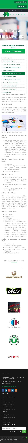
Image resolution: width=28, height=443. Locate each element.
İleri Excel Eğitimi (7, 92)
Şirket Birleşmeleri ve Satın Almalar (11, 79)
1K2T (4, 399)
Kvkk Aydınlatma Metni (8, 415)
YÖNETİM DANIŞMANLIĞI (8, 407)
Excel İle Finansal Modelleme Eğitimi (12, 67)
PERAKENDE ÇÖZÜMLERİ (9, 402)
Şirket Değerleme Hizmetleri (10, 86)
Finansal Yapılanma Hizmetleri (10, 83)
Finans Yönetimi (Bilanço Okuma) (11, 64)
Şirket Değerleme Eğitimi (9, 70)
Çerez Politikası (6, 422)
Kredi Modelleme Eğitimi (9, 61)
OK (24, 431)
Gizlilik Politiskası (7, 420)
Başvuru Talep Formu (14, 51)
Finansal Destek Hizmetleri (9, 397)
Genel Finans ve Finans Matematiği (12, 73)
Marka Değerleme (7, 58)
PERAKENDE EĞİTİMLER (8, 404)
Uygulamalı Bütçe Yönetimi (9, 89)
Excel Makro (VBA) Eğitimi (9, 76)
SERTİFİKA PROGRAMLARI (9, 409)
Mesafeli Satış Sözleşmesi (9, 417)
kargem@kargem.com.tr (9, 386)
